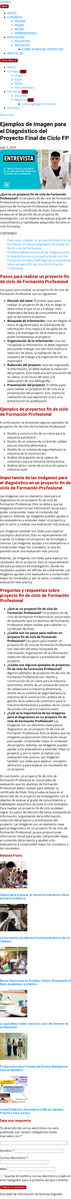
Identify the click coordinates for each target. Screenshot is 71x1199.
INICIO (12, 13)
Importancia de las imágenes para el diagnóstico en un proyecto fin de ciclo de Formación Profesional (38, 256)
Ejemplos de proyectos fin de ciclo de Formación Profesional (38, 248)
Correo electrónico (14, 1158)
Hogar (20, 21)
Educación (16, 37)
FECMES (5, 2)
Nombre (7, 1151)
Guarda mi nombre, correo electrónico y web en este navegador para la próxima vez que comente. (35, 1178)
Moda (19, 29)
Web (3, 1169)
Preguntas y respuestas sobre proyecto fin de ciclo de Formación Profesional (39, 264)
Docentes (22, 41)
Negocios (22, 45)
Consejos (14, 17)
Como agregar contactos (43, 49)
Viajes (19, 25)
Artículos (15, 53)
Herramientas (26, 33)
